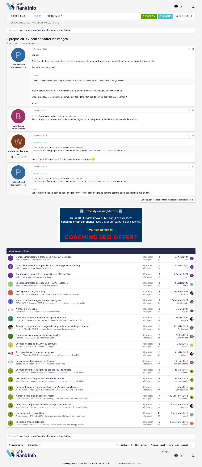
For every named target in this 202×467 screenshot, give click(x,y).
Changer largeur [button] (34, 445)
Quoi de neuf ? (54, 16)
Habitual (19, 329)
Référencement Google (42, 277)
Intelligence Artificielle (42, 260)
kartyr (18, 286)
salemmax (20, 294)
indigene (184, 320)
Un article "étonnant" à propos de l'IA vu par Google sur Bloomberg (48, 265)
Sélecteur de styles (17, 445)
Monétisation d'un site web (54, 364)
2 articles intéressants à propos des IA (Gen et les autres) (44, 257)
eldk (17, 260)
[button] (65, 16)
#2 (193, 110)
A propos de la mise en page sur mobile (35, 395)
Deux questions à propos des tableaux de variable (40, 378)
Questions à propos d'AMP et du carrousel (36, 343)
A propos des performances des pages (35, 352)
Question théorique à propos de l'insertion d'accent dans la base (47, 387)
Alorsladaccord (22, 373)
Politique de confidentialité (162, 445)
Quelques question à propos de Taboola (35, 361)
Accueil (184, 445)
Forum (37, 16)
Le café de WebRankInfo (50, 312)
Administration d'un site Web (46, 286)
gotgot (185, 416)
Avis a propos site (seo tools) (30, 291)
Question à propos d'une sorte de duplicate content (41, 317)
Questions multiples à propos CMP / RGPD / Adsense (42, 283)
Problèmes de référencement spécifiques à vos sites (60, 320)
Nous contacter (122, 445)
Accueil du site (19, 16)
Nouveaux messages (20, 23)
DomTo (185, 312)
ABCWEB (184, 294)
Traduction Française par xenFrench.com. (124, 464)
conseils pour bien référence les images (66, 61)
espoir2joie (20, 312)
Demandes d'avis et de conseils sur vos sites (60, 294)
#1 (193, 49)
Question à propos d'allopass (30, 422)
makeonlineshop (181, 364)
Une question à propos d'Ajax (30, 413)
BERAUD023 (21, 303)
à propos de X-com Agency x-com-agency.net (38, 300)
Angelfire (19, 320)
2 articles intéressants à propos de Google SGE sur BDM (43, 274)
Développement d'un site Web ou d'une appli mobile (64, 303)
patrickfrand (14, 43)
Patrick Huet (183, 329)
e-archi (18, 355)
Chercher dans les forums (45, 23)
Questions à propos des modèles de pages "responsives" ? (44, 404)
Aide (177, 445)
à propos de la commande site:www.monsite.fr (38, 335)
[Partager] (189, 49)
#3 (193, 136)
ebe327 (185, 425)
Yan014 (19, 347)
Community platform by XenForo (84, 464)
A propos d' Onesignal (26, 309)
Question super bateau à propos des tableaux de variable (43, 369)
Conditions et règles (139, 445)
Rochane (19, 338)
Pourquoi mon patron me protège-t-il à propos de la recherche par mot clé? (52, 326)
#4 (193, 166)
